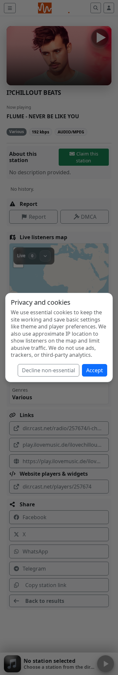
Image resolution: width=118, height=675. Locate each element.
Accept (94, 370)
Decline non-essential (48, 370)
